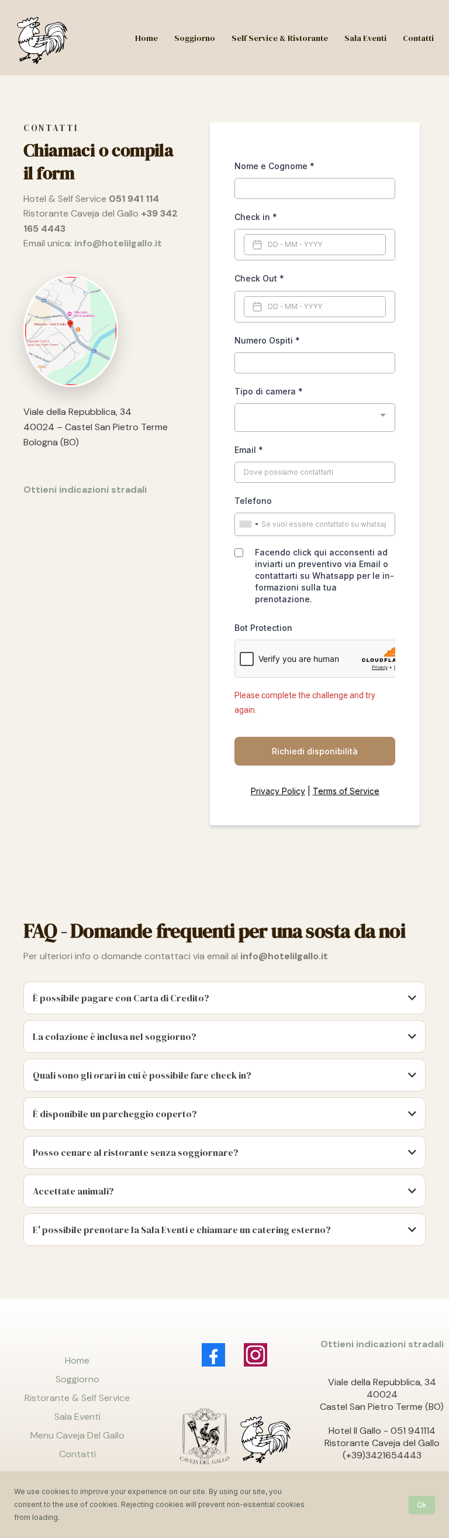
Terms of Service (346, 791)
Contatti (77, 1454)
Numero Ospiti (267, 340)
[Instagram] (255, 1355)
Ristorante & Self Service (77, 1398)
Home (77, 1360)
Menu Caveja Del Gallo (77, 1435)
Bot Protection (263, 628)
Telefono (253, 501)
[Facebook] (213, 1355)
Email (248, 450)
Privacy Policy (278, 791)
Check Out (259, 278)
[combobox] (314, 417)
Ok (422, 1505)
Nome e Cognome (274, 166)
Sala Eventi (77, 1416)
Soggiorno (77, 1379)
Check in (255, 217)
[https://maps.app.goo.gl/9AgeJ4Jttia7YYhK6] (102, 331)
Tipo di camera (268, 391)
